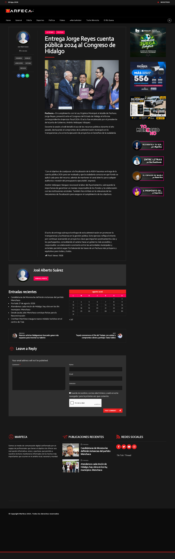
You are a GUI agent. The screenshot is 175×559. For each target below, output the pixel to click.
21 (105, 308)
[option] (82, 84)
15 (114, 305)
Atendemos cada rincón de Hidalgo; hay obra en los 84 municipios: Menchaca (94, 467)
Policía (29, 20)
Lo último (50, 32)
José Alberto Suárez (23, 47)
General (18, 20)
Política (52, 20)
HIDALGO (27, 58)
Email (71, 374)
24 (73, 311)
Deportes (40, 20)
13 (97, 305)
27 (97, 311)
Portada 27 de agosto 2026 (23, 303)
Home (8, 20)
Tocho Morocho (92, 20)
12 (89, 305)
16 (122, 305)
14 (105, 305)
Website (72, 383)
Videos (62, 20)
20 (97, 308)
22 (114, 308)
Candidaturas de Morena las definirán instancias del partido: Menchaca (96, 451)
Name (71, 365)
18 (81, 308)
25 (81, 311)
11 (81, 305)
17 (73, 308)
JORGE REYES (19, 63)
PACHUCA (23, 68)
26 (89, 311)
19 (89, 308)
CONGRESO (19, 58)
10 (73, 305)
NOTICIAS (28, 63)
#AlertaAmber (76, 20)
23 (122, 308)
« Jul (71, 319)
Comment (16, 365)
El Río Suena (109, 20)
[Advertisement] (82, 152)
